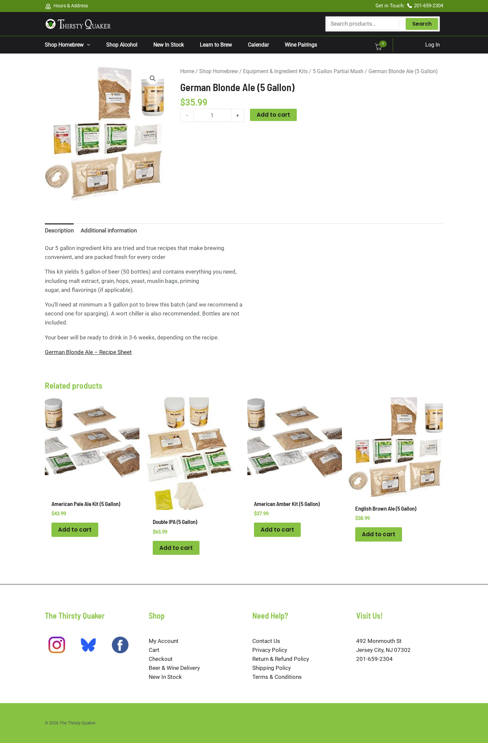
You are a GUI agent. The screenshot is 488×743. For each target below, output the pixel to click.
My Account (164, 641)
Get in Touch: (390, 6)
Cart (154, 650)
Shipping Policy (271, 668)
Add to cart (273, 115)
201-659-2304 (428, 6)
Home (187, 71)
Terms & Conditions (277, 677)
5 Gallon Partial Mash (338, 71)
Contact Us (266, 641)
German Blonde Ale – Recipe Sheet (88, 352)
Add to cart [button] (75, 530)
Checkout (161, 659)
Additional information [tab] (109, 230)
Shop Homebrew (218, 71)
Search (422, 24)
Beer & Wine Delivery (174, 668)
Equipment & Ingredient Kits (275, 71)
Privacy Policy (269, 650)
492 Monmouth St (379, 641)
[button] (87, 45)
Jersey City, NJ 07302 (383, 650)
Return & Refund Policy (280, 659)
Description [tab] (59, 230)
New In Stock (165, 677)
